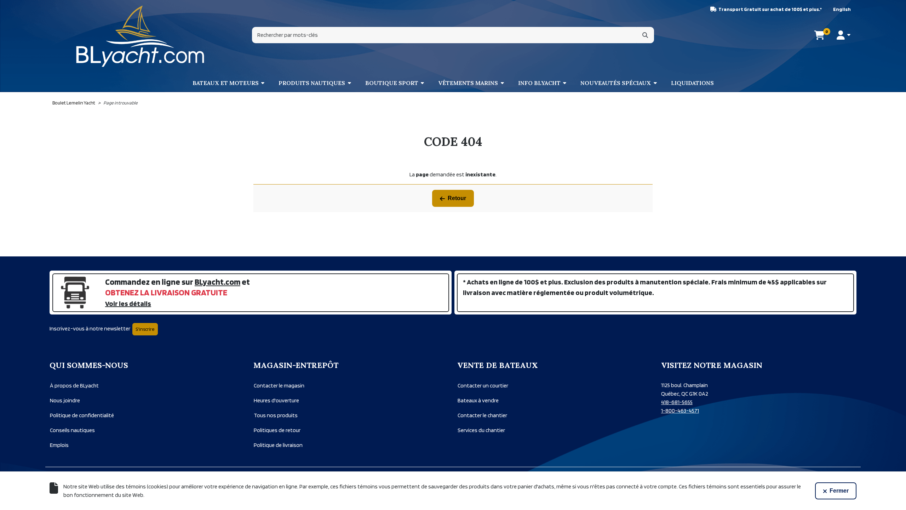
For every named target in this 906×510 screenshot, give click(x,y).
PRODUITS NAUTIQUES (312, 82)
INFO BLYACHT (539, 82)
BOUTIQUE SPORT (391, 82)
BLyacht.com (217, 282)
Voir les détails (128, 303)
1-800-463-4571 (680, 410)
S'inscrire (145, 329)
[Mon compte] (843, 35)
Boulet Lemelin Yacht (73, 103)
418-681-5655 (677, 402)
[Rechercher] (645, 35)
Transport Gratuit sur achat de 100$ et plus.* (770, 9)
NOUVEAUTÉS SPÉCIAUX (615, 82)
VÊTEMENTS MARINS (468, 82)
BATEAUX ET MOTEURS (226, 82)
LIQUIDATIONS (692, 82)
